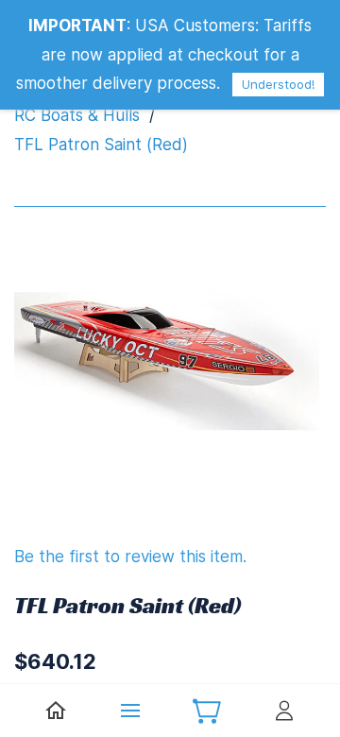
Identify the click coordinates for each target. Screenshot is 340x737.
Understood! (278, 84)
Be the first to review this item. (130, 556)
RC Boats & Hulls (77, 115)
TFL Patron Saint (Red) (101, 144)
